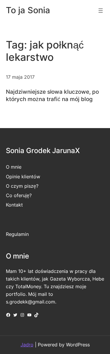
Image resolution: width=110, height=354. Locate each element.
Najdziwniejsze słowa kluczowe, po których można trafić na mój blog (52, 95)
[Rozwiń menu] (100, 10)
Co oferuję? (19, 195)
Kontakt (14, 205)
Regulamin (17, 234)
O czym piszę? (22, 186)
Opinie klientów (23, 176)
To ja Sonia (28, 10)
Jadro (27, 345)
